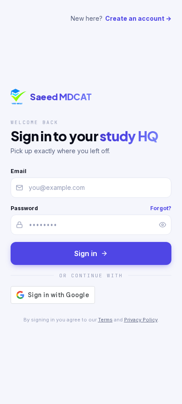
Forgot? (160, 208)
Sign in (85, 253)
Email (19, 171)
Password (24, 208)
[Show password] (162, 224)
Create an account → (138, 18)
